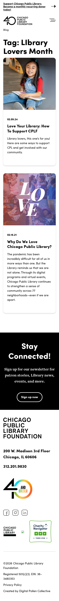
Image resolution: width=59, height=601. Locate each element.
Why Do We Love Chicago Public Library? (29, 244)
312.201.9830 (15, 466)
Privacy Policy (12, 585)
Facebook (6, 513)
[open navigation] (52, 20)
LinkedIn (25, 513)
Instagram (15, 513)
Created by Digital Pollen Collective (26, 591)
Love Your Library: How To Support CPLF (28, 128)
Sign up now (29, 397)
